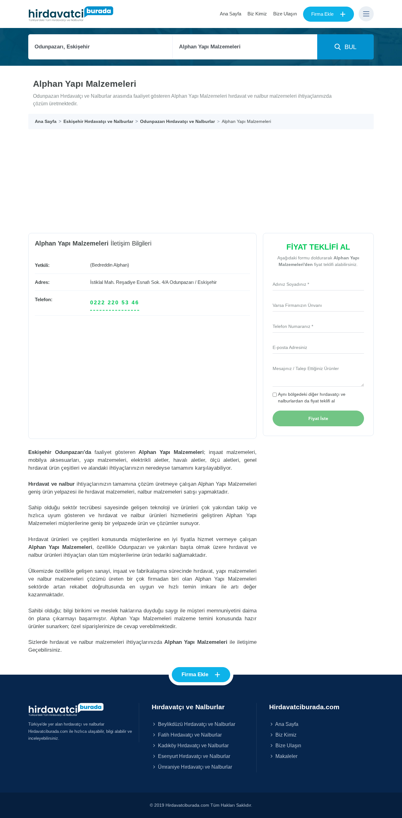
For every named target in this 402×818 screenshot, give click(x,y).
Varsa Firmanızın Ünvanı (297, 305)
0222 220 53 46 (114, 303)
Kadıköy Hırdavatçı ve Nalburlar (193, 745)
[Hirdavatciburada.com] (66, 709)
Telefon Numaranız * (293, 326)
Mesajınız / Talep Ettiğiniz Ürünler (306, 368)
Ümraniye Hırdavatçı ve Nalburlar (194, 767)
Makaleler (285, 756)
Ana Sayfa (230, 13)
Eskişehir (207, 282)
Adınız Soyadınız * (291, 284)
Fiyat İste (318, 418)
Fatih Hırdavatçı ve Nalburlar (189, 735)
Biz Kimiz (257, 13)
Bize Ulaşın (285, 13)
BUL (348, 46)
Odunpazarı (182, 282)
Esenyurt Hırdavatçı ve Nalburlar (193, 756)
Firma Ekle (328, 14)
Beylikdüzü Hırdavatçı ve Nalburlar (196, 724)
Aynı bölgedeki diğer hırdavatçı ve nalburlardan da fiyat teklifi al (311, 397)
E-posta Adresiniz (290, 347)
